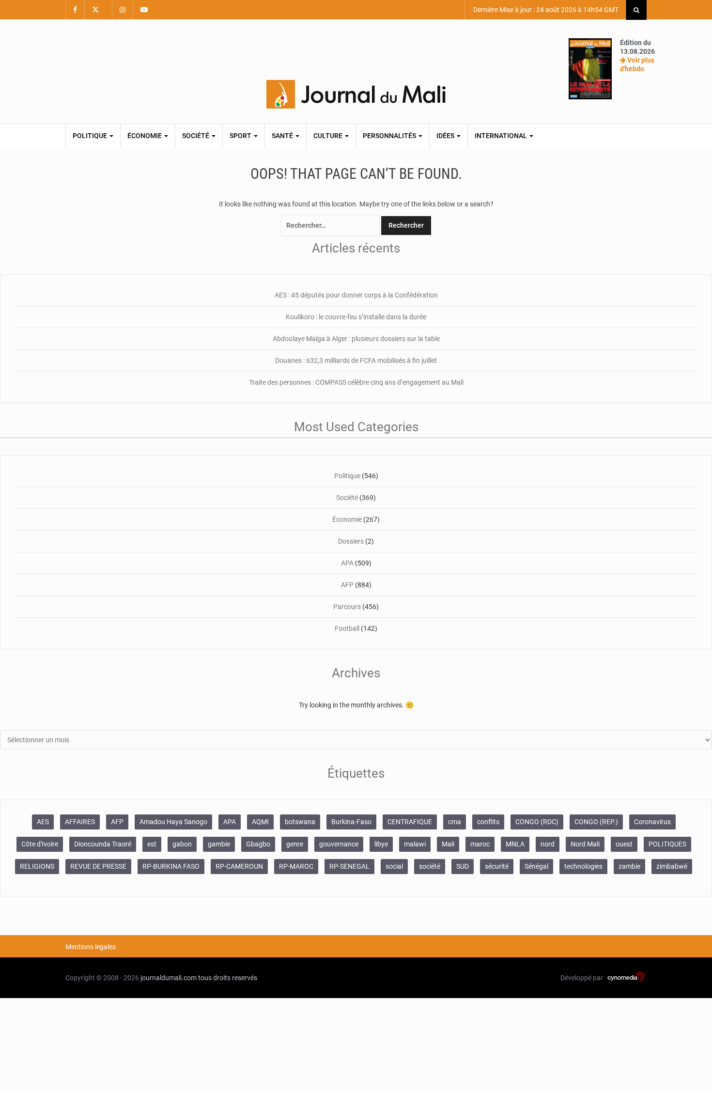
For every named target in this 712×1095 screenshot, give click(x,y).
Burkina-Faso (351, 822)
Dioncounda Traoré (102, 844)
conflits (488, 822)
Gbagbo (258, 844)
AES (43, 822)
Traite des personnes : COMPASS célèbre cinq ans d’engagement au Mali (356, 382)
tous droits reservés (227, 978)
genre (294, 844)
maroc (480, 844)
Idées (446, 136)
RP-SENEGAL (349, 866)
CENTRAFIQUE (409, 822)
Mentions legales (90, 947)
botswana (300, 822)
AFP (347, 585)
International (501, 136)
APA (347, 563)
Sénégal (536, 866)
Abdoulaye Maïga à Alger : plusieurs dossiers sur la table (356, 339)
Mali (448, 844)
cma (454, 822)
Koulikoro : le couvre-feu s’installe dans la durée (356, 317)
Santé (283, 136)
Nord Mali (585, 844)
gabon (182, 844)
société (429, 866)
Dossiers (351, 541)
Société (196, 136)
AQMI (260, 822)
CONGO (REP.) (596, 822)
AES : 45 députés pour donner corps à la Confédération (356, 295)
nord (548, 844)
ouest (624, 844)
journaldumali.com (168, 978)
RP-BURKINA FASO (171, 866)
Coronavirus (652, 822)
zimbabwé (671, 866)
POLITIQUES (667, 844)
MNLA (515, 844)
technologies (583, 866)
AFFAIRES (80, 822)
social (394, 866)
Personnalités (390, 136)
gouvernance (338, 844)
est (151, 844)
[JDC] (356, 94)
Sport (241, 136)
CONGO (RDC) (536, 822)
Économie (145, 136)
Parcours (347, 606)
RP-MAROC (296, 866)
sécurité (497, 866)
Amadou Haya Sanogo (173, 822)
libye (381, 844)
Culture (328, 136)
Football (347, 628)
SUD (462, 866)
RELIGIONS (37, 866)
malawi (415, 844)
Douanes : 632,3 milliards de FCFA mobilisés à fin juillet (356, 360)
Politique (90, 136)
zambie (629, 866)
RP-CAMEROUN (239, 866)
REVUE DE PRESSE (98, 866)
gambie (219, 844)
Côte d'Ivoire (39, 844)
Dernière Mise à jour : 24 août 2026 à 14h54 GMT (545, 10)
